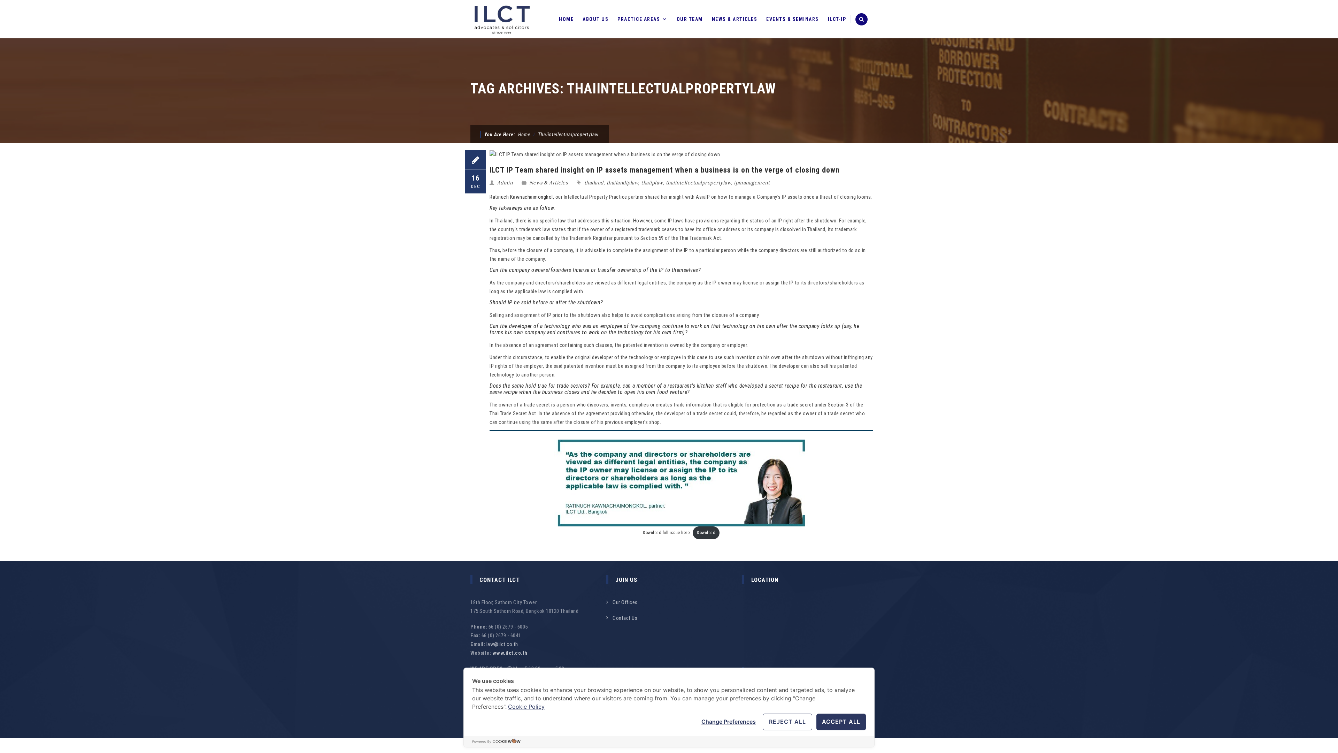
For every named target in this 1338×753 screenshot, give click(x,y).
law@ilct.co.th (502, 644)
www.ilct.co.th (510, 653)
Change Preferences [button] (728, 721)
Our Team (690, 19)
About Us (595, 19)
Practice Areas (638, 19)
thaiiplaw (652, 183)
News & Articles (735, 19)
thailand (593, 183)
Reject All (787, 721)
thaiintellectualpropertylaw (698, 183)
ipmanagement (752, 183)
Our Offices (625, 602)
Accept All (841, 721)
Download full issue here (666, 532)
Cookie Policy (526, 706)
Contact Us (625, 618)
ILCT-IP (837, 19)
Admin (505, 183)
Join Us (626, 579)
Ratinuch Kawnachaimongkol (521, 197)
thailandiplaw (622, 183)
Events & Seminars (792, 19)
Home (566, 19)
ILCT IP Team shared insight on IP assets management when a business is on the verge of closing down (665, 170)
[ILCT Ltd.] (502, 19)
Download (706, 532)
